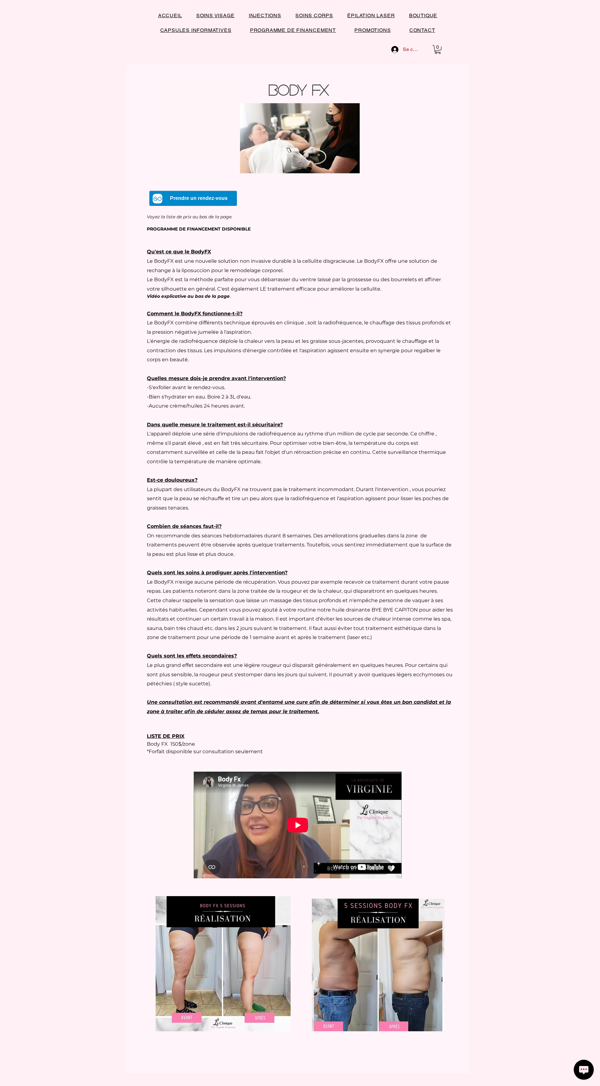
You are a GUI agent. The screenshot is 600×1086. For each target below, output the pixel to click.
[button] (437, 49)
